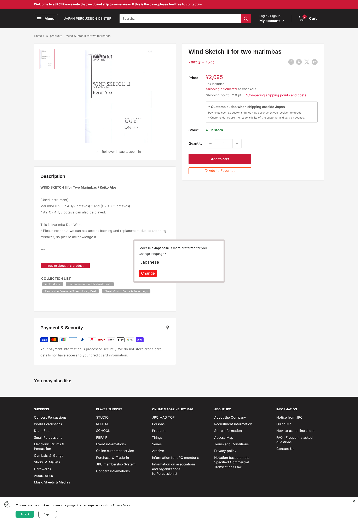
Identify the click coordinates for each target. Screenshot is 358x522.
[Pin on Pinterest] (299, 62)
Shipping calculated (221, 89)
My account (270, 21)
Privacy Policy (121, 505)
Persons (158, 424)
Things (157, 437)
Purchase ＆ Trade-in (112, 457)
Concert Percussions (50, 417)
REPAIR (101, 437)
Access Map (223, 437)
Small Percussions (48, 437)
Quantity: (196, 143)
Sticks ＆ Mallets (47, 462)
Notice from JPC (289, 417)
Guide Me (283, 424)
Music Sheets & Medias (52, 482)
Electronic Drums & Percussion (49, 446)
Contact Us (285, 449)
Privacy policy (225, 451)
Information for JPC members (175, 457)
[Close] (354, 501)
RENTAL (102, 424)
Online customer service (115, 451)
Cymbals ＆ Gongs (48, 455)
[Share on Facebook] (291, 62)
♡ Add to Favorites (219, 170)
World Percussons (48, 424)
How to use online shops (295, 431)
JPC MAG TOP (163, 417)
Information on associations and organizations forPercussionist (174, 469)
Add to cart (220, 159)
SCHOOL (103, 431)
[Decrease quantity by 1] (210, 143)
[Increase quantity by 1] (237, 143)
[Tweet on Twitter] (307, 62)
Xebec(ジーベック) (201, 62)
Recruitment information (233, 424)
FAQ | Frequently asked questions (294, 439)
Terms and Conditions (231, 444)
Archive (158, 451)
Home (38, 36)
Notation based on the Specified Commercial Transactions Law (231, 462)
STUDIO (102, 417)
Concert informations (113, 471)
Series (157, 444)
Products (159, 431)
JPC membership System (115, 464)
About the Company (230, 417)
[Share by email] (315, 62)
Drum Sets (42, 431)
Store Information (228, 431)
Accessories (43, 476)
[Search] (246, 18)
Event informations (111, 444)
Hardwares (42, 469)
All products (54, 36)
